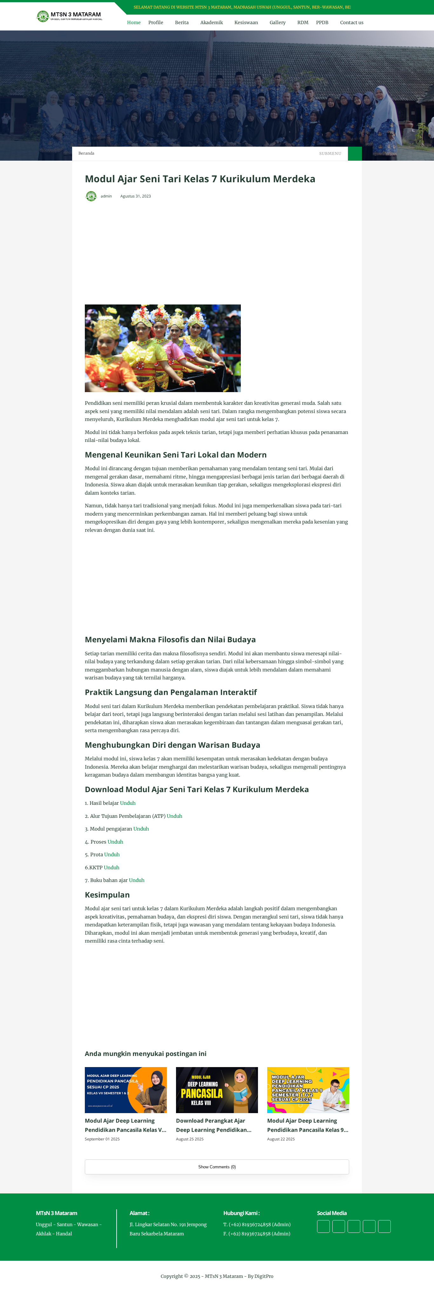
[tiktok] (369, 1226)
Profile (155, 22)
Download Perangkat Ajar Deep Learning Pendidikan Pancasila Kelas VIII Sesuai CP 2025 (214, 1126)
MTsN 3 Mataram (224, 1276)
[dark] (392, 23)
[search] (382, 22)
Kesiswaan (246, 22)
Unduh (128, 803)
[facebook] (367, 7)
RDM (303, 22)
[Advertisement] (217, 253)
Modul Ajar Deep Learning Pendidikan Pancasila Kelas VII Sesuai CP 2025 (125, 1126)
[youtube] (391, 7)
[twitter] (375, 7)
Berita (182, 22)
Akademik (211, 22)
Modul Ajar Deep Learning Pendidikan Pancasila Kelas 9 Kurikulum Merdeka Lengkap (306, 1126)
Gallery (278, 22)
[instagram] (383, 7)
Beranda (86, 153)
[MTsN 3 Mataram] (69, 15)
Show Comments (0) (217, 1167)
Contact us (351, 22)
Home (134, 22)
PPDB (322, 22)
